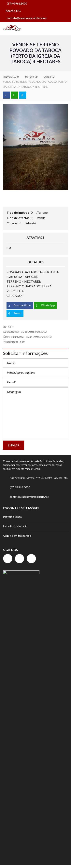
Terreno (42, 212)
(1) (49, 76)
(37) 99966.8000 (16, 3)
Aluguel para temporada (17, 535)
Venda (41, 218)
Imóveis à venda (12, 516)
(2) (31, 76)
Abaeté (31, 223)
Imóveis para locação (15, 526)
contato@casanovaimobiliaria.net (27, 18)
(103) (11, 76)
